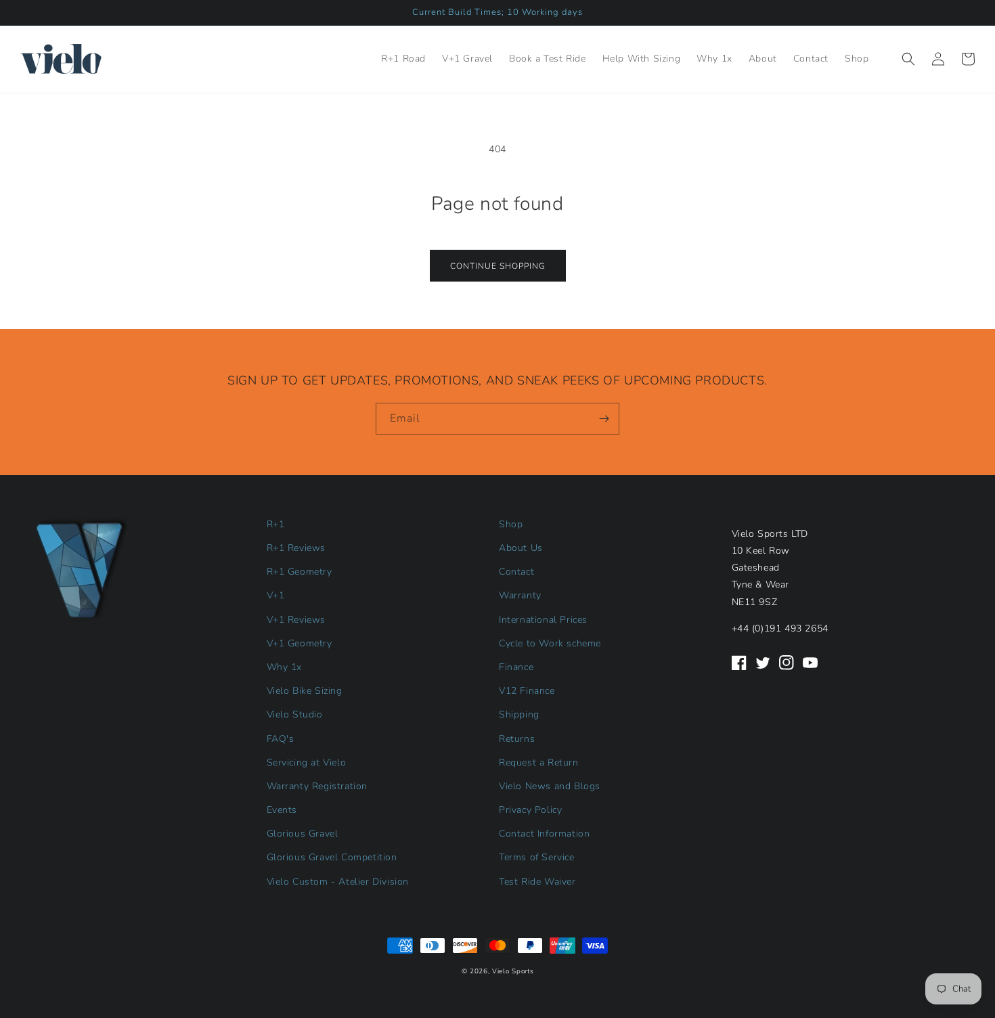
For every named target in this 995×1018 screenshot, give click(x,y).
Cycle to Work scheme (550, 643)
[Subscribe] (604, 419)
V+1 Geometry (299, 643)
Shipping (519, 714)
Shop (511, 524)
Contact (516, 571)
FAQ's (280, 738)
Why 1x (285, 667)
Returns (517, 738)
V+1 (276, 595)
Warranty (520, 595)
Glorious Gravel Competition (332, 857)
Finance (516, 667)
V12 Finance (527, 690)
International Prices (543, 619)
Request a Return (539, 762)
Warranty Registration (317, 786)
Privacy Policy (530, 809)
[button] (908, 59)
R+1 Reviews (296, 547)
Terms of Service (537, 857)
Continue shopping (498, 266)
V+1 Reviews (296, 619)
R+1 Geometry (299, 571)
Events (282, 809)
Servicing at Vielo (307, 762)
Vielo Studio (295, 714)
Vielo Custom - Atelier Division (338, 881)
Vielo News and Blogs (549, 786)
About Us (521, 547)
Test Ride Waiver (537, 881)
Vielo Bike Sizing (304, 690)
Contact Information (544, 833)
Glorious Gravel (302, 833)
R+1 (276, 524)
